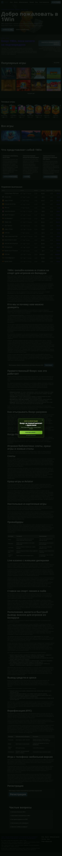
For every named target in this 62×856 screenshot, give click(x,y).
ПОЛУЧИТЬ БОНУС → (31, 432)
